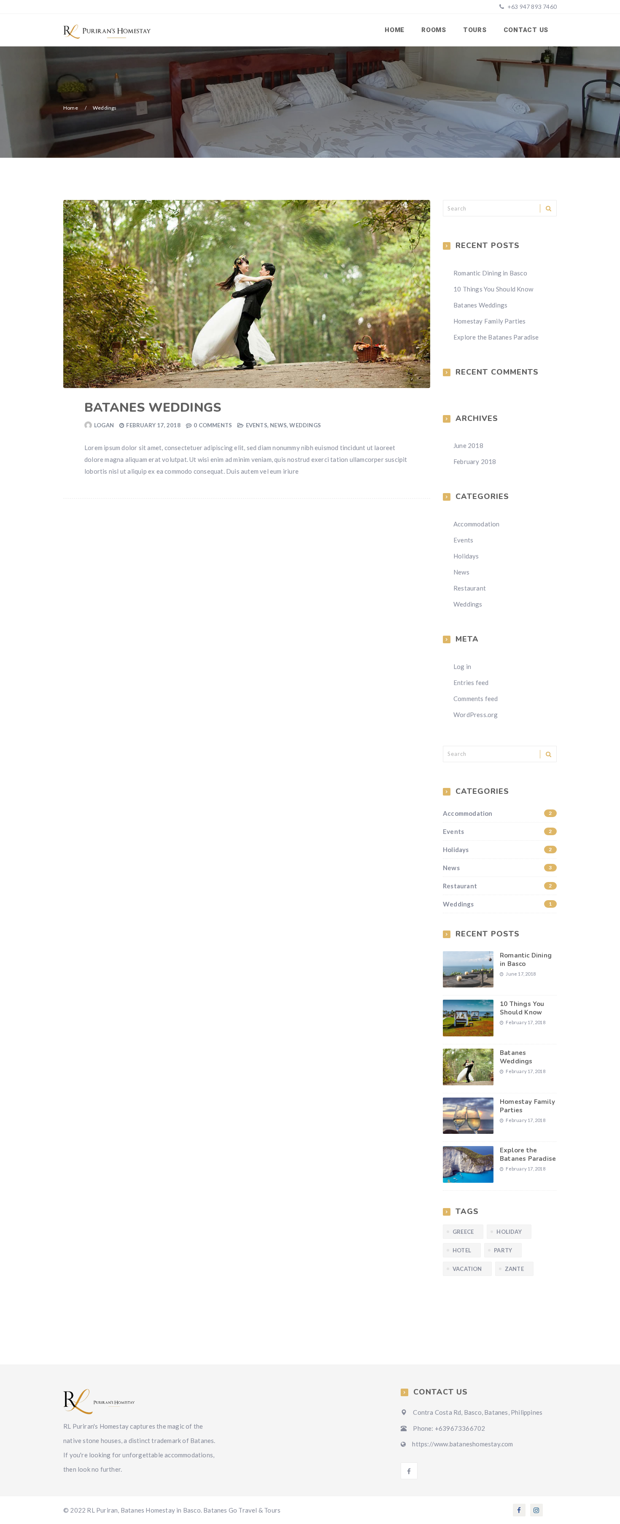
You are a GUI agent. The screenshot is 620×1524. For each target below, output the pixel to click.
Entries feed (470, 682)
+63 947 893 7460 (531, 6)
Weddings (305, 425)
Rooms (433, 30)
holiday (508, 1231)
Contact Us (526, 30)
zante (514, 1268)
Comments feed (475, 698)
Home (394, 30)
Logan (104, 425)
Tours (475, 30)
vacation (467, 1268)
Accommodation (476, 524)
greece (463, 1231)
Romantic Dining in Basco (490, 273)
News (278, 425)
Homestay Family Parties (489, 321)
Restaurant (469, 588)
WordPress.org (475, 714)
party (503, 1250)
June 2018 (468, 445)
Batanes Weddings (152, 407)
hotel (462, 1250)
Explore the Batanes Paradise (496, 337)
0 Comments (213, 425)
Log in (462, 666)
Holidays (466, 556)
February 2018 (474, 461)
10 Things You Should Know (493, 289)
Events (256, 425)
